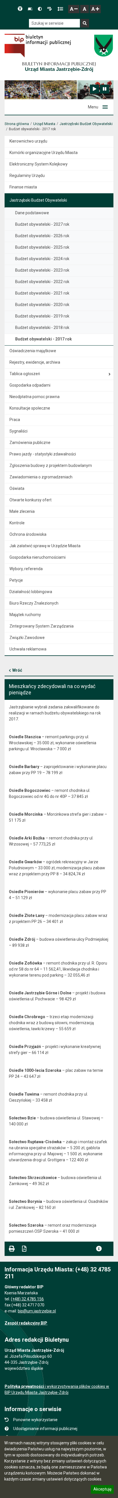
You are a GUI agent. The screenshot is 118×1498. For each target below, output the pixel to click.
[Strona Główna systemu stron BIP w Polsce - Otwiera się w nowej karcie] (38, 45)
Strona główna (17, 124)
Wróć (17, 670)
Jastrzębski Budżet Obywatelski (86, 124)
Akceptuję (102, 1490)
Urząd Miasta (44, 124)
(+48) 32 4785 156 (27, 1299)
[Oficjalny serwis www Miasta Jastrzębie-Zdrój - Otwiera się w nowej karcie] (103, 45)
